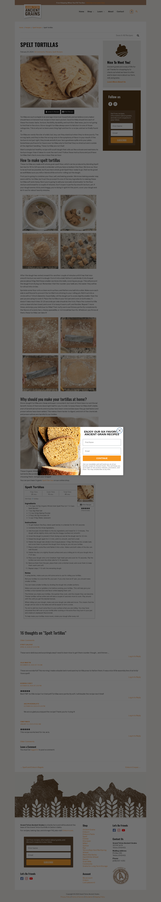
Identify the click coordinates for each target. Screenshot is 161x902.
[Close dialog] (119, 430)
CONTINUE (102, 458)
